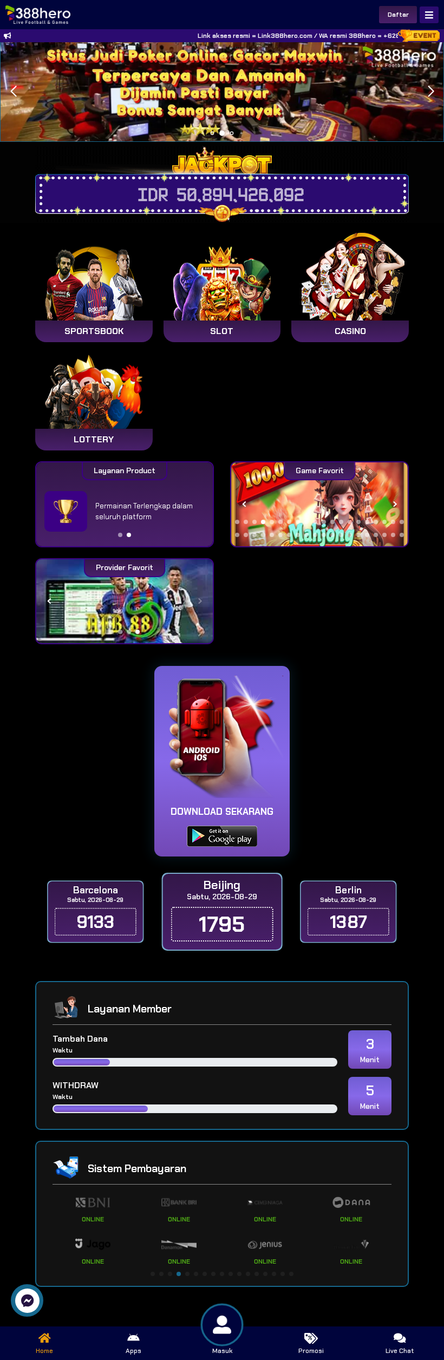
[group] (319, 504)
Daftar (398, 14)
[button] (430, 91)
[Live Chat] (369, 264)
